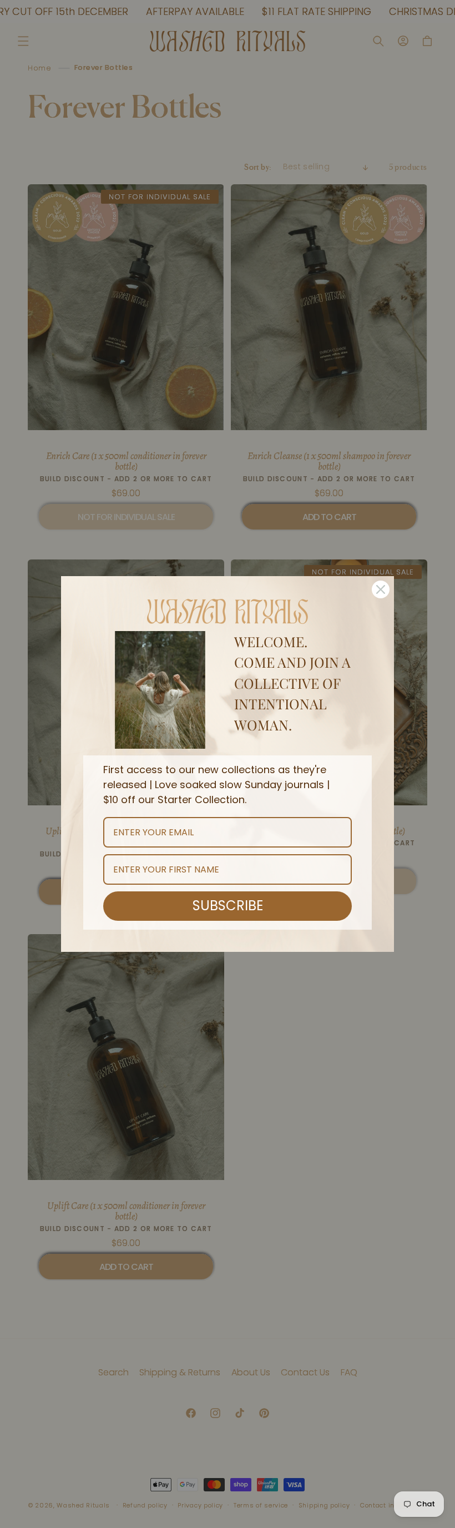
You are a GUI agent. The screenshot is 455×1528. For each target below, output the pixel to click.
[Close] (380, 589)
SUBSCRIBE (228, 905)
